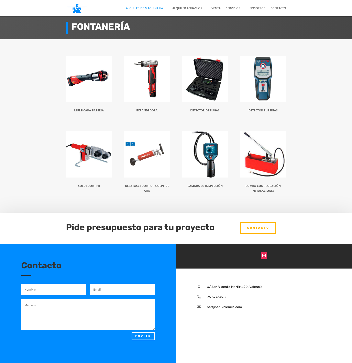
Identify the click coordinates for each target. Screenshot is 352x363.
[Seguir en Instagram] (264, 255)
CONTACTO (278, 8)
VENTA (216, 8)
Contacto (258, 228)
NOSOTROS (257, 8)
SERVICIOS (233, 8)
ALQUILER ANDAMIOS (187, 8)
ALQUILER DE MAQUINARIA (144, 8)
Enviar (143, 336)
